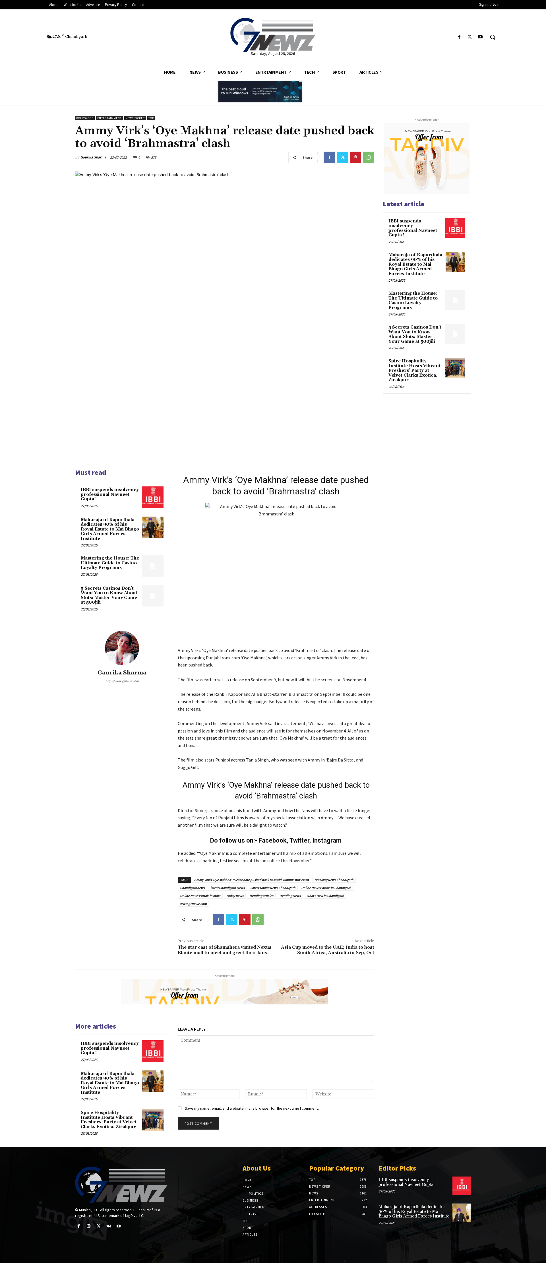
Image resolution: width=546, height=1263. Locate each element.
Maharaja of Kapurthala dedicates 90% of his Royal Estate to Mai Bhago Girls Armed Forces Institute (110, 529)
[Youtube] (480, 37)
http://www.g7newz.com (122, 681)
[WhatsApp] (368, 157)
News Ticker (135, 118)
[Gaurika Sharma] (122, 648)
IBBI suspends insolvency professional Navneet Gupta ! (110, 494)
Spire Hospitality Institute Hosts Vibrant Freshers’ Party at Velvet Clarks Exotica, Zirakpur (108, 1120)
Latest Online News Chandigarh (272, 888)
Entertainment (109, 118)
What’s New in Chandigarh (325, 895)
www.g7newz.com (193, 903)
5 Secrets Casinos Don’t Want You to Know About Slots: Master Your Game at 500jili (109, 595)
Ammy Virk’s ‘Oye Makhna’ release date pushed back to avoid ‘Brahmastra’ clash (251, 880)
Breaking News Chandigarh (334, 880)
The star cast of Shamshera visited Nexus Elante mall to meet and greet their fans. (225, 949)
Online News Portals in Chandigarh (326, 888)
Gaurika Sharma (93, 157)
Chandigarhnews (192, 888)
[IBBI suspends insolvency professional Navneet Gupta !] (153, 497)
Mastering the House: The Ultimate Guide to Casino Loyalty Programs (110, 563)
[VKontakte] (108, 1226)
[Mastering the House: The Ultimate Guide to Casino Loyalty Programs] (153, 566)
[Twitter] (470, 37)
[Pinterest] (355, 157)
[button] (492, 37)
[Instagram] (88, 1226)
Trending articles (261, 895)
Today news (234, 895)
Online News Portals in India (200, 895)
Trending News (290, 895)
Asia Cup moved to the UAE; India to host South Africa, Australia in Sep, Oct (327, 949)
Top (151, 118)
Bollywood (85, 118)
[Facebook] (459, 37)
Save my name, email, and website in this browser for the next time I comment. (252, 1108)
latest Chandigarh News (227, 888)
